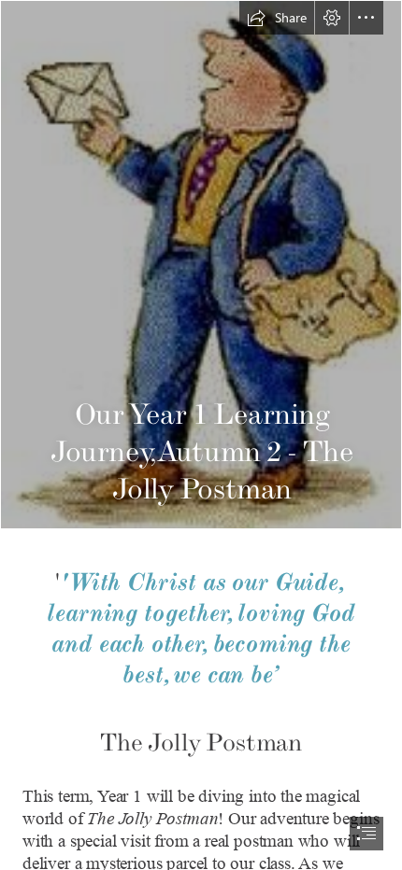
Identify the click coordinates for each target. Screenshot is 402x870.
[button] (276, 18)
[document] (201, 435)
